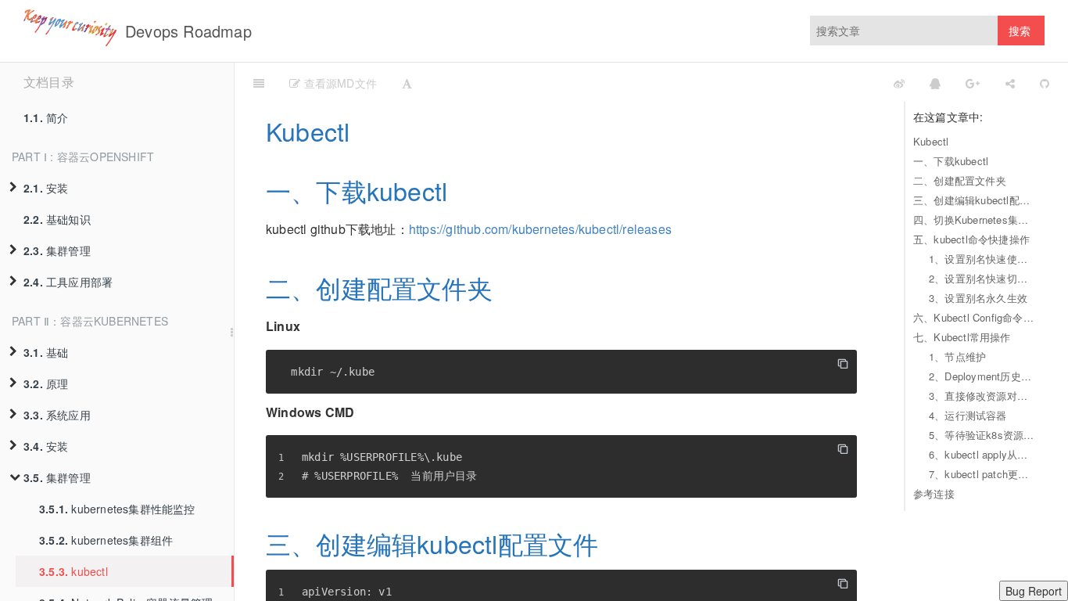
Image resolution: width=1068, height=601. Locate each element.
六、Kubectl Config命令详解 (975, 317)
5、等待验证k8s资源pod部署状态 (983, 434)
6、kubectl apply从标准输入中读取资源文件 (983, 454)
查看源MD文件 (338, 83)
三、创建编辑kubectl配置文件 (975, 200)
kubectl (73, 571)
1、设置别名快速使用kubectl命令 (983, 258)
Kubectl (930, 141)
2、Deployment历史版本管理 (983, 376)
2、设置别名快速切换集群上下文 (983, 278)
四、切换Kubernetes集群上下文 (975, 219)
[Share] (1010, 82)
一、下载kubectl (950, 160)
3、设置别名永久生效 (978, 297)
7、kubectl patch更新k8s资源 (983, 473)
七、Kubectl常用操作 (962, 336)
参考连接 (934, 493)
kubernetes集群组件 (106, 540)
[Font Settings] (407, 82)
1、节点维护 (957, 356)
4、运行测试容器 (968, 415)
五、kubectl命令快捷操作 (971, 239)
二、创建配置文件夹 (959, 180)
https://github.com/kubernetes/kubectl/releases (540, 229)
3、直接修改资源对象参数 (983, 395)
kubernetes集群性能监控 (117, 508)
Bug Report (1033, 591)
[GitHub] (1044, 82)
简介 (45, 117)
